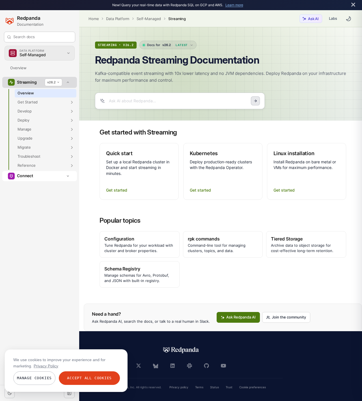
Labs (333, 18)
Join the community (289, 317)
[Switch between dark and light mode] (348, 18)
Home (94, 18)
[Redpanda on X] (138, 365)
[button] (72, 102)
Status (214, 387)
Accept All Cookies (89, 378)
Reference (27, 165)
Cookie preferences (252, 387)
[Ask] (255, 100)
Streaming (177, 18)
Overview (18, 68)
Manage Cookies (34, 378)
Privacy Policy (46, 366)
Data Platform (117, 18)
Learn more (234, 5)
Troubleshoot (29, 156)
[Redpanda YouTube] (223, 365)
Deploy (23, 120)
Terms (199, 387)
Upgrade (25, 138)
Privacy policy (178, 387)
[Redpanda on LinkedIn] (172, 365)
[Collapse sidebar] (69, 393)
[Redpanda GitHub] (206, 365)
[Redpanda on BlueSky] (155, 365)
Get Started (28, 102)
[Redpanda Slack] (189, 365)
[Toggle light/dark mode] (10, 393)
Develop (25, 111)
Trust (229, 387)
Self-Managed (149, 18)
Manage (24, 129)
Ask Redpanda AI (241, 317)
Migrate (24, 147)
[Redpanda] (181, 350)
